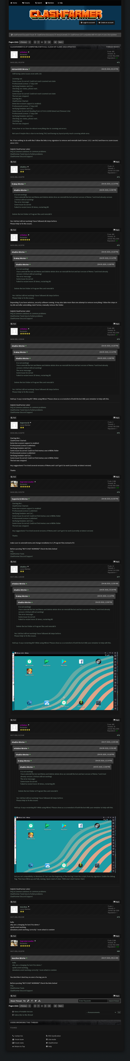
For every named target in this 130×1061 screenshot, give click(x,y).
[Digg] (24, 1001)
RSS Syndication (54, 1036)
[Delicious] (28, 1001)
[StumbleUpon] (39, 1001)
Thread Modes (113, 47)
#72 (118, 177)
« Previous (23, 42)
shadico (23, 167)
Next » (61, 42)
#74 (118, 339)
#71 (118, 62)
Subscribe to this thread (23, 1015)
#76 (118, 492)
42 (55, 42)
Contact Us (18, 1036)
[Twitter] (35, 1001)
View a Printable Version (23, 1011)
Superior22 (24, 423)
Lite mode (52, 1039)
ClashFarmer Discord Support (21, 156)
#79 (118, 917)
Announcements (62, 35)
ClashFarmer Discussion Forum (24, 35)
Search (39, 3)
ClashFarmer (53, 1043)
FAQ (11, 551)
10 (49, 42)
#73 (118, 245)
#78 (118, 735)
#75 (118, 433)
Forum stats (19, 1043)
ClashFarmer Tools (17, 554)
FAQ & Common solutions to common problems (28, 151)
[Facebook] (32, 1001)
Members (50, 3)
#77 (118, 577)
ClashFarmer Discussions (45, 35)
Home (14, 3)
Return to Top (19, 1046)
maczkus (23, 907)
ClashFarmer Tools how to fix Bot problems (26, 154)
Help (61, 3)
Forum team (19, 1039)
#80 (118, 951)
